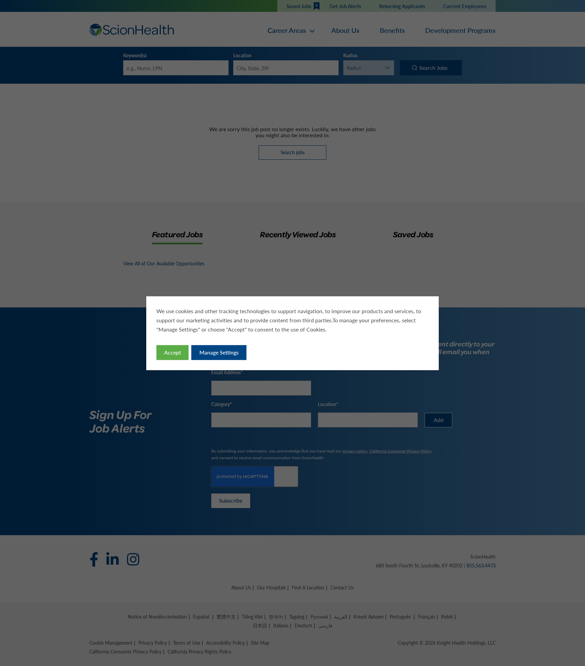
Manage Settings (219, 352)
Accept (172, 352)
